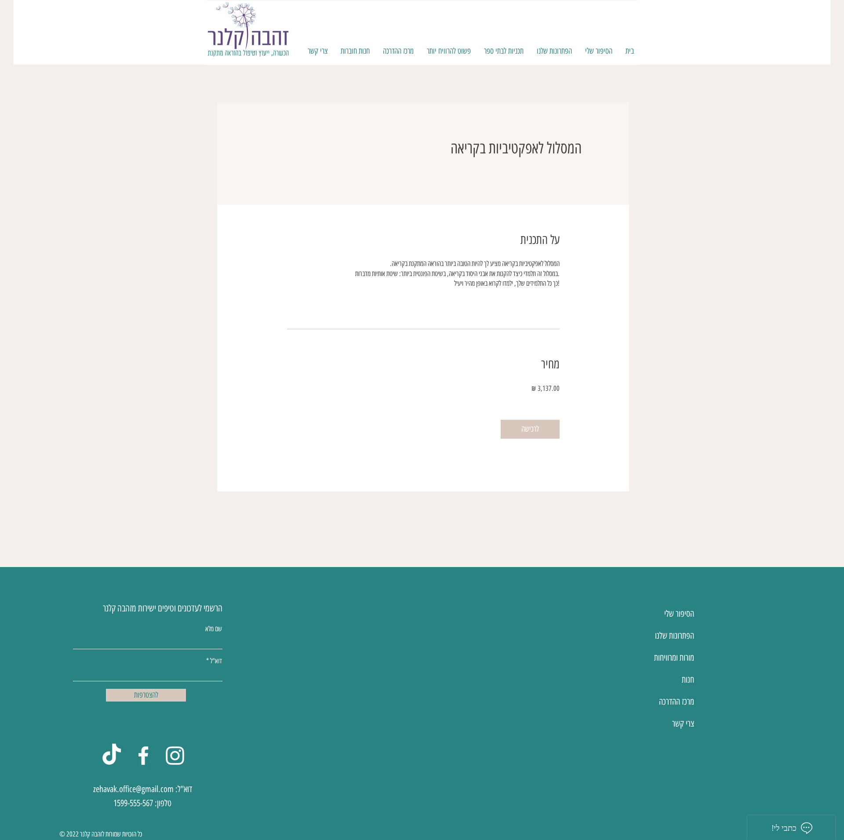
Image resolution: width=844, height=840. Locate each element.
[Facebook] (143, 755)
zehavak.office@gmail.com (133, 789)
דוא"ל (216, 661)
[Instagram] (175, 755)
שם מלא (213, 629)
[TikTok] (111, 755)
